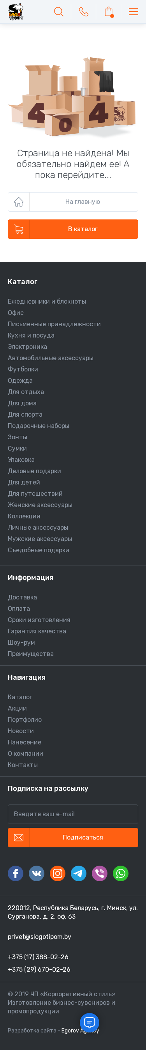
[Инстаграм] (57, 873)
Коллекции (24, 516)
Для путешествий (35, 493)
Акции (17, 708)
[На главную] (15, 12)
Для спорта (25, 414)
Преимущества (31, 654)
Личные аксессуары (38, 527)
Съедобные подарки (38, 550)
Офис (16, 312)
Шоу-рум (21, 642)
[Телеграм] (78, 873)
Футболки (23, 369)
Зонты (17, 437)
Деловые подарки (34, 471)
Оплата (19, 608)
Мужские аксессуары (40, 539)
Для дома (22, 403)
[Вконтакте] (36, 873)
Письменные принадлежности (54, 324)
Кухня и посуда (31, 335)
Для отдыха (26, 392)
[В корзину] (108, 12)
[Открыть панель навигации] (133, 11)
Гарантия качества (37, 631)
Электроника (27, 346)
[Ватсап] (120, 873)
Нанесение (24, 742)
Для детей (24, 482)
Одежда (20, 380)
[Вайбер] (99, 873)
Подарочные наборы (38, 426)
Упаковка (21, 459)
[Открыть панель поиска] (58, 11)
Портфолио (25, 719)
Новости (21, 731)
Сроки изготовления (39, 620)
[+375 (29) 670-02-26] (83, 11)
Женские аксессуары (40, 505)
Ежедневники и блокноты (47, 301)
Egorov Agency (80, 1030)
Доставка (22, 597)
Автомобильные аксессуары (50, 358)
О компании (25, 753)
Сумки (17, 448)
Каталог (20, 697)
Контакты (23, 765)
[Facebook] (15, 873)
